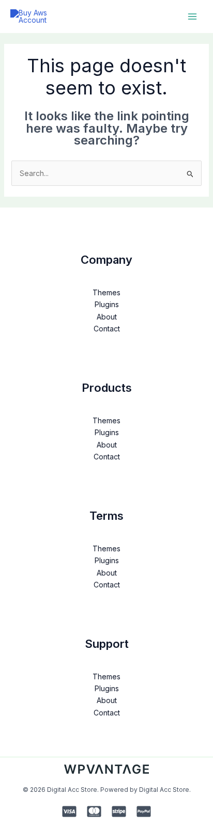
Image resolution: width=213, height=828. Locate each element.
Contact (107, 328)
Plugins (107, 304)
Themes (106, 292)
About (107, 316)
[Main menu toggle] (192, 16)
